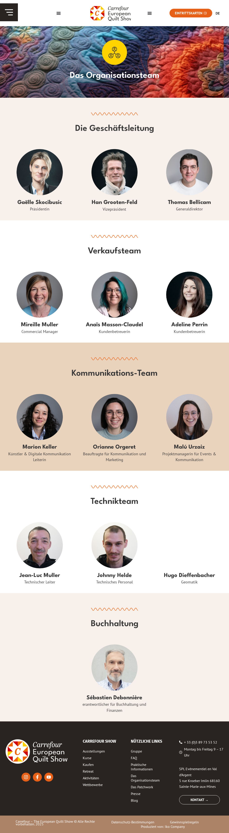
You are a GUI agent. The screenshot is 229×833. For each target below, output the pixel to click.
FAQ (134, 758)
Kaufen (88, 764)
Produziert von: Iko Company (163, 826)
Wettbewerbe (93, 784)
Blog (134, 800)
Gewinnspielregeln (184, 822)
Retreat (88, 771)
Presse (135, 793)
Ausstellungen (94, 751)
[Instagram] (25, 777)
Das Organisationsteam (145, 778)
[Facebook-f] (37, 777)
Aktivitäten (91, 778)
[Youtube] (48, 777)
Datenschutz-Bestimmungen (132, 822)
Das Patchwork (142, 787)
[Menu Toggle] (58, 13)
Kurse (87, 758)
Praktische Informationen (142, 766)
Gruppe (136, 751)
